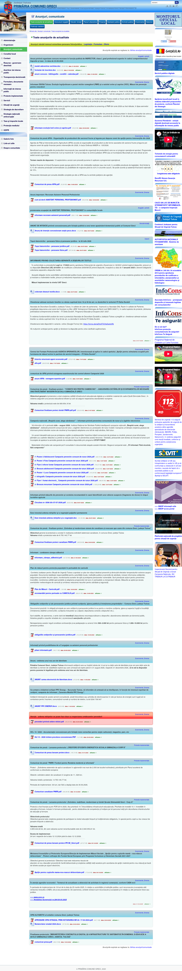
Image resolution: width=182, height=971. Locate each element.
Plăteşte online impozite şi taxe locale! (168, 56)
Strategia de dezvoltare (14, 109)
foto (165, 41)
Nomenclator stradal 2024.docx (47, 924)
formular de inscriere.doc (45, 70)
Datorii (147, 239)
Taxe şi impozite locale (13, 121)
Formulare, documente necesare (13, 83)
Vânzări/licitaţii (144, 223)
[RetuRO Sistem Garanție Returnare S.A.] (168, 168)
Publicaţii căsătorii (37, 26)
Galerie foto (9, 138)
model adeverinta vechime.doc (47, 66)
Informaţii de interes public (12, 90)
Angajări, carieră (143, 56)
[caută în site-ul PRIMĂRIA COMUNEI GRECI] (177, 2)
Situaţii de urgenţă (11, 104)
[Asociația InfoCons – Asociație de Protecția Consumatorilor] (168, 292)
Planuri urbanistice (90, 22)
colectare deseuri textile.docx (47, 291)
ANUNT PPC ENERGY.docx (45, 706)
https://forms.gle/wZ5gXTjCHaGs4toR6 (98, 324)
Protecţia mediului (11, 125)
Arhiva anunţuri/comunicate (141, 50)
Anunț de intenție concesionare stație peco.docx (55, 230)
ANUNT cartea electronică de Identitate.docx (53, 679)
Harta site (34, 31)
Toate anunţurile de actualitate (41, 22)
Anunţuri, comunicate (13, 49)
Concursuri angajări (61, 22)
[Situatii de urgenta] (168, 523)
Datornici (149, 22)
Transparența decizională (14, 77)
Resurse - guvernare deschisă (12, 64)
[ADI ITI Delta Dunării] (168, 86)
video (173, 41)
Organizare (8, 44)
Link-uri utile (9, 143)
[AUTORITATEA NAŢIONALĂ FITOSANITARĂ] (168, 233)
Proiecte (102, 22)
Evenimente (139, 22)
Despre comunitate (12, 147)
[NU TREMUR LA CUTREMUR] (168, 555)
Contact (7, 58)
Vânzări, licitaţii (75, 22)
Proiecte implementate (13, 95)
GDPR (6, 130)
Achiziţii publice (127, 22)
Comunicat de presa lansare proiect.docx (51, 752)
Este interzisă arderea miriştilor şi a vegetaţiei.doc (55, 518)
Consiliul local (10, 53)
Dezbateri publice (113, 22)
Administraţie (9, 40)
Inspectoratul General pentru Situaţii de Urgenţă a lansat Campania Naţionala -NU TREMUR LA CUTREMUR (166, 573)
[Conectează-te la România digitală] (168, 65)
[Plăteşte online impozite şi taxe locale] (168, 51)
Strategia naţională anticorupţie (12, 115)
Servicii (7, 100)
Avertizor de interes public (12, 71)
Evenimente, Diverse (142, 82)
